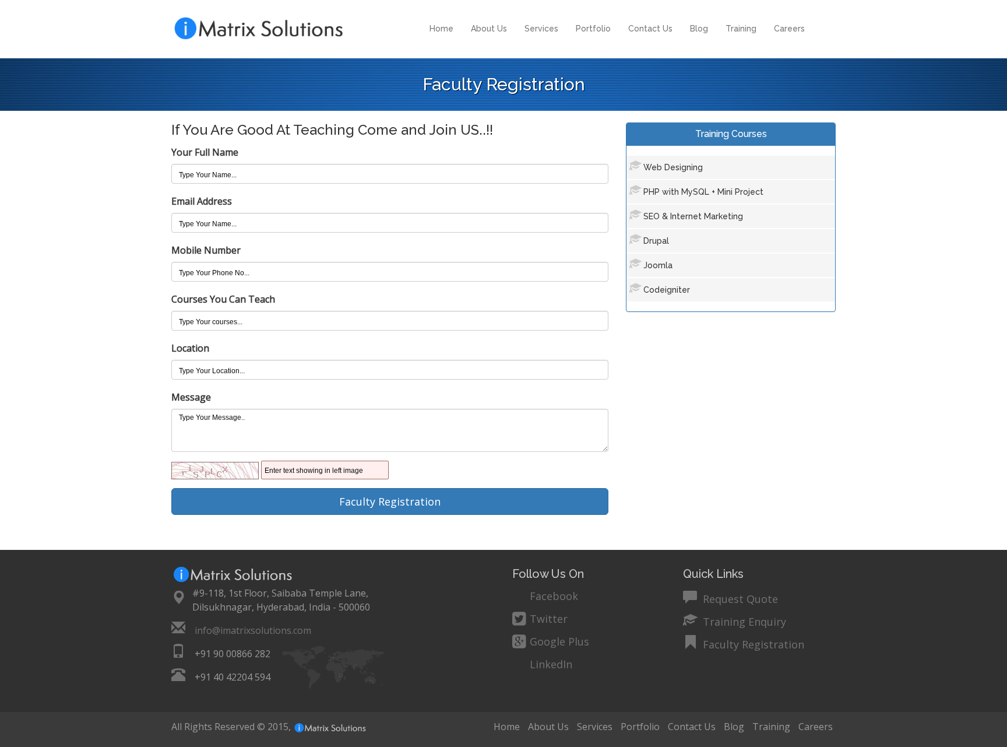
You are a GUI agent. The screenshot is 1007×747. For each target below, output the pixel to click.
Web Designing (673, 167)
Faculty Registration (752, 642)
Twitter (549, 619)
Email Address (201, 201)
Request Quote (739, 597)
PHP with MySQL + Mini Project (703, 192)
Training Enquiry (743, 620)
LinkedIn (551, 664)
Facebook (554, 596)
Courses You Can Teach (223, 299)
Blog (699, 28)
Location (190, 348)
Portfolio (593, 28)
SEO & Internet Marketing (693, 216)
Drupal (656, 241)
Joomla (657, 265)
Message (191, 397)
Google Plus (559, 641)
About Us (489, 28)
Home (441, 28)
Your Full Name (204, 152)
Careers (789, 28)
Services (541, 28)
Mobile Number (206, 250)
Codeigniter (666, 289)
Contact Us (650, 28)
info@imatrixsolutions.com (253, 630)
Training (741, 28)
